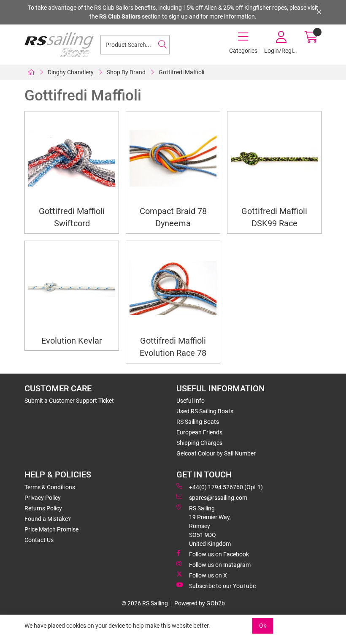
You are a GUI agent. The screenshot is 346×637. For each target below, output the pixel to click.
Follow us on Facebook (219, 554)
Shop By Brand (126, 72)
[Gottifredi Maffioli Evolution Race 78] (173, 287)
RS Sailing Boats (197, 421)
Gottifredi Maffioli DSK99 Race (274, 217)
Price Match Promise (51, 529)
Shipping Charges (199, 442)
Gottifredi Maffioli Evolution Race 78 (173, 347)
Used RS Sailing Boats (204, 411)
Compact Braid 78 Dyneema (173, 217)
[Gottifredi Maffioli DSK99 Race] (274, 158)
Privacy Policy (42, 497)
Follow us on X (208, 575)
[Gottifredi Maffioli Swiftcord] (71, 158)
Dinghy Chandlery (71, 72)
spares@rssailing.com (218, 497)
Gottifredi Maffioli (181, 72)
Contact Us (39, 540)
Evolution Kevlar (71, 341)
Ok (262, 625)
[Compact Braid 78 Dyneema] (173, 158)
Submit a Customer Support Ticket (69, 400)
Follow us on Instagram (220, 564)
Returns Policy (43, 508)
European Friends (199, 432)
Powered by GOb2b (199, 603)
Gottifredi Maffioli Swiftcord (72, 217)
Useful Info (190, 400)
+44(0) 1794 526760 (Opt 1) (226, 487)
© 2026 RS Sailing (145, 603)
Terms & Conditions (49, 487)
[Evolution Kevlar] (71, 287)
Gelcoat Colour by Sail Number (216, 453)
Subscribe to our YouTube (222, 586)
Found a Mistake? (47, 518)
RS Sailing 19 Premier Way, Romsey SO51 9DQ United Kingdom (210, 526)
